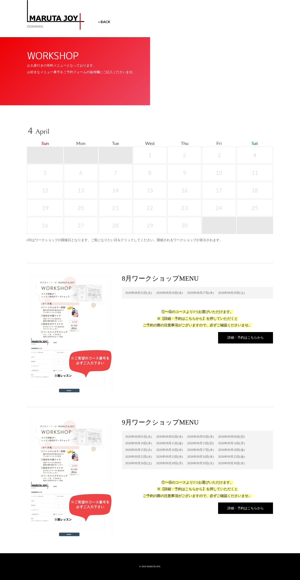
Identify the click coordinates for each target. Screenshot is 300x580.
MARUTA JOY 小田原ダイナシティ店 (55, 15)
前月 (256, 133)
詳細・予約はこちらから (246, 337)
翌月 (269, 133)
